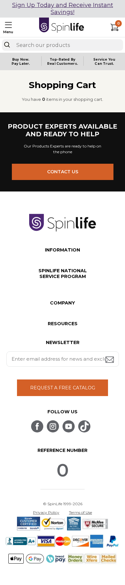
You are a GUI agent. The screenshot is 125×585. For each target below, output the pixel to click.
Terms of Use (80, 512)
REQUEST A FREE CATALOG (62, 388)
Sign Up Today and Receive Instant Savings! (62, 9)
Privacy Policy (46, 512)
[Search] (7, 45)
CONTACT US (62, 172)
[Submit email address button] (110, 360)
